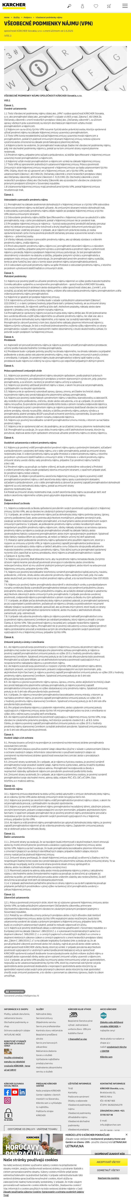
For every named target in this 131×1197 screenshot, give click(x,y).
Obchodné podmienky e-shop (16, 1024)
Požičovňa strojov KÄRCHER (45, 1113)
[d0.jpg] (11, 1051)
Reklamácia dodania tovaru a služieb (46, 1053)
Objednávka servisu (46, 1022)
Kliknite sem (106, 1057)
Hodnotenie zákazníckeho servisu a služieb (49, 1069)
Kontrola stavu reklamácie (49, 1030)
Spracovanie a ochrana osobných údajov (63, 1191)
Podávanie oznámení (78, 1096)
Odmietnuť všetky (108, 1170)
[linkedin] (22, 1092)
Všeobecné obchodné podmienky (79, 1123)
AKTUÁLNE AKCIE (12, 1034)
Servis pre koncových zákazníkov (46, 1045)
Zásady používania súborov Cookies (22, 1191)
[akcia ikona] (103, 1015)
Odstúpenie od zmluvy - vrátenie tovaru (32, 1129)
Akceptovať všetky (108, 1162)
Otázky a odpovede (77, 1100)
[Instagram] (7, 1100)
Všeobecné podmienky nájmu (79, 1107)
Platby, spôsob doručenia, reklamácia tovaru (17, 1016)
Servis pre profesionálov (48, 1026)
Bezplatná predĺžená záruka (46, 1036)
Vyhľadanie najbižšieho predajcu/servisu (47, 1061)
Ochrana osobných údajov (17, 1030)
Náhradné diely (44, 1014)
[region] (65, 1175)
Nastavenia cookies (108, 1178)
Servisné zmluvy (44, 1018)
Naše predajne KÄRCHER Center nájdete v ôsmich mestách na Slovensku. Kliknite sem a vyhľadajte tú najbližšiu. (49, 1098)
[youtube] (14, 1092)
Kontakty (72, 1092)
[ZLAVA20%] (75, 1015)
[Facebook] (7, 1092)
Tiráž (70, 1088)
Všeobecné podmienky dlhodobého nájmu (79, 1115)
